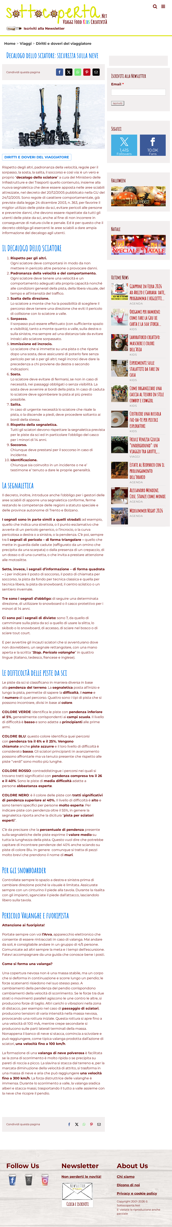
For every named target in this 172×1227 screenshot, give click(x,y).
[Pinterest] (86, 72)
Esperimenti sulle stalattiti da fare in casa (144, 369)
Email (117, 84)
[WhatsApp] (77, 72)
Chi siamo (125, 1177)
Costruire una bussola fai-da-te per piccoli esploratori (145, 420)
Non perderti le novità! (81, 1177)
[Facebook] (59, 72)
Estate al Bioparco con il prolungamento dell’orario (147, 471)
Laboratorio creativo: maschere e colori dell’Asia (145, 343)
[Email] (96, 72)
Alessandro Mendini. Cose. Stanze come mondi (147, 493)
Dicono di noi (128, 1185)
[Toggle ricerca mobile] (155, 6)
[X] (68, 72)
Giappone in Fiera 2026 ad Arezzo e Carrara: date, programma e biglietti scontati (147, 292)
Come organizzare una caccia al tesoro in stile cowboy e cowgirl (147, 394)
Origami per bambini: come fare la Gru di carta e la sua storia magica (145, 318)
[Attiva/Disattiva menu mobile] (163, 6)
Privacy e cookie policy (137, 1193)
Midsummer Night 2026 (146, 511)
